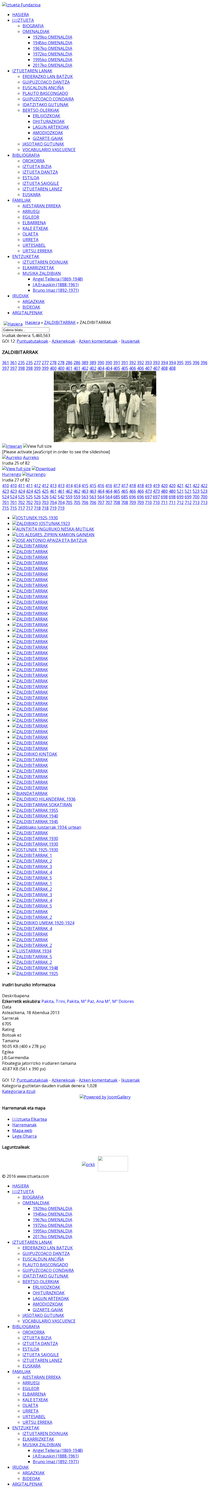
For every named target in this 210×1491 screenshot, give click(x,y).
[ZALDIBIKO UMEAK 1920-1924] (43, 923)
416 (100, 485)
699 (180, 497)
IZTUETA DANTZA (40, 172)
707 (100, 502)
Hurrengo (11, 474)
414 (69, 485)
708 (116, 502)
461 (53, 491)
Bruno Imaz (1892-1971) (56, 290)
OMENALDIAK (36, 31)
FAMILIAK (21, 200)
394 (164, 362)
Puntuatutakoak (32, 341)
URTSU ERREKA (37, 251)
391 (116, 362)
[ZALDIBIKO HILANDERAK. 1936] (44, 799)
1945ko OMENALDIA (52, 43)
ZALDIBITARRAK (60, 322)
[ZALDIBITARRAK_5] (32, 878)
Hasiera (32, 322)
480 (164, 491)
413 (53, 485)
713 (196, 502)
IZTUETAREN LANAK (32, 71)
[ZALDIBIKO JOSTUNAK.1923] (41, 523)
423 (5, 491)
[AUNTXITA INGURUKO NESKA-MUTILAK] (53, 529)
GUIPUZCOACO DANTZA (46, 82)
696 (132, 497)
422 (196, 485)
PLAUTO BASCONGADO (45, 93)
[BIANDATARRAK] (30, 793)
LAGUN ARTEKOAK (51, 127)
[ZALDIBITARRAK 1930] (35, 838)
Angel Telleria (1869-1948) (58, 279)
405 (116, 368)
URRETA (30, 239)
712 (180, 502)
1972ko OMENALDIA (52, 54)
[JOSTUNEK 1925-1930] (35, 850)
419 (148, 485)
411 (21, 485)
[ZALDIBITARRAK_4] (32, 872)
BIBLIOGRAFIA (26, 155)
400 (53, 368)
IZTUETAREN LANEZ (42, 189)
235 (21, 362)
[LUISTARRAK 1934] (31, 951)
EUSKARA (31, 194)
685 (116, 497)
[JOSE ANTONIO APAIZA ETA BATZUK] (49, 540)
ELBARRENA (34, 223)
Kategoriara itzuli (18, 1091)
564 (100, 497)
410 (5, 485)
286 (69, 362)
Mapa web (22, 1130)
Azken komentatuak (98, 341)
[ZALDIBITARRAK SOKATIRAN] (42, 805)
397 (5, 368)
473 (148, 491)
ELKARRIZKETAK (38, 268)
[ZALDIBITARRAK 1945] (35, 821)
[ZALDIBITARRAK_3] (32, 866)
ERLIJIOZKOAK (46, 116)
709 (132, 502)
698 (164, 497)
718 (37, 508)
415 (84, 485)
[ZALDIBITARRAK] (30, 546)
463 (84, 491)
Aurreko (31, 457)
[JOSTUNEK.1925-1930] (35, 518)
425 (37, 491)
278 (53, 362)
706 (84, 502)
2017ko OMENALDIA (52, 65)
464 (100, 491)
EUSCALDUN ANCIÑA (43, 88)
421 (180, 485)
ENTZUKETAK (25, 256)
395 (180, 362)
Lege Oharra (24, 1136)
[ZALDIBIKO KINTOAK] (34, 754)
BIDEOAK (31, 307)
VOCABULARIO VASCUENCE (49, 149)
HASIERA (20, 14)
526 (37, 497)
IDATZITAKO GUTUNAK (45, 104)
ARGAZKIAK (34, 301)
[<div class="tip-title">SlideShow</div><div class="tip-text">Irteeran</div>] (12, 446)
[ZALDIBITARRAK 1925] (35, 973)
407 (148, 368)
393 (148, 362)
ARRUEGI (31, 211)
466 (132, 491)
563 (84, 497)
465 (116, 491)
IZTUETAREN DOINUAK (45, 262)
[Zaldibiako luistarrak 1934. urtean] (46, 827)
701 (5, 502)
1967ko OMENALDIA (52, 48)
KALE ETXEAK (35, 228)
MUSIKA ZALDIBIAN (42, 273)
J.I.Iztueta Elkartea (29, 1119)
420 (164, 485)
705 (69, 502)
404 (100, 368)
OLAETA (30, 234)
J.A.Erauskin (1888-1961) (56, 284)
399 (37, 368)
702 (21, 502)
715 (5, 508)
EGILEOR (31, 217)
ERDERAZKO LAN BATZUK (48, 76)
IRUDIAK (20, 296)
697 (148, 497)
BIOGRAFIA (33, 26)
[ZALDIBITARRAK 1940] (35, 816)
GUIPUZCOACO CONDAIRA (48, 99)
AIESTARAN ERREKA (42, 206)
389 (84, 362)
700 (196, 497)
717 (21, 508)
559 (69, 497)
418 (132, 485)
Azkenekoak (63, 341)
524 (5, 497)
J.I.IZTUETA (23, 20)
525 (21, 497)
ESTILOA (31, 178)
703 (37, 502)
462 (69, 491)
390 (100, 362)
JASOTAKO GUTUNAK (43, 144)
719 (53, 508)
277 (37, 362)
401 (69, 368)
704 (53, 502)
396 (196, 362)
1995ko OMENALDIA (52, 59)
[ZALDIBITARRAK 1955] (35, 810)
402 (84, 368)
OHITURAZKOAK (49, 121)
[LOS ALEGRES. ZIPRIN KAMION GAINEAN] (53, 534)
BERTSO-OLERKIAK (41, 110)
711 (164, 502)
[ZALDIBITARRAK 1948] (35, 968)
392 (132, 362)
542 (53, 497)
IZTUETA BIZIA (37, 166)
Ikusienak (130, 341)
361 (5, 362)
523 (196, 491)
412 (37, 485)
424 (21, 491)
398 (21, 368)
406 (132, 368)
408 (164, 368)
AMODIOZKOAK (48, 133)
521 (180, 491)
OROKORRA (34, 161)
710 (148, 502)
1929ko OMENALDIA (52, 37)
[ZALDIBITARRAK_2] (32, 861)
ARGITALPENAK (27, 313)
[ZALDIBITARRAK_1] (32, 855)
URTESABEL (34, 245)
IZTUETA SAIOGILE (41, 183)
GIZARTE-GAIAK (48, 138)
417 (116, 485)
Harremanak (24, 1125)
